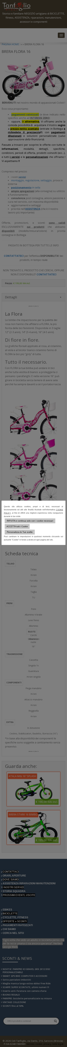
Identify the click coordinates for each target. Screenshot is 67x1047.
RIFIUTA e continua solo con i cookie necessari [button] (30, 521)
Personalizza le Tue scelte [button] (20, 532)
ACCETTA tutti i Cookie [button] (17, 526)
